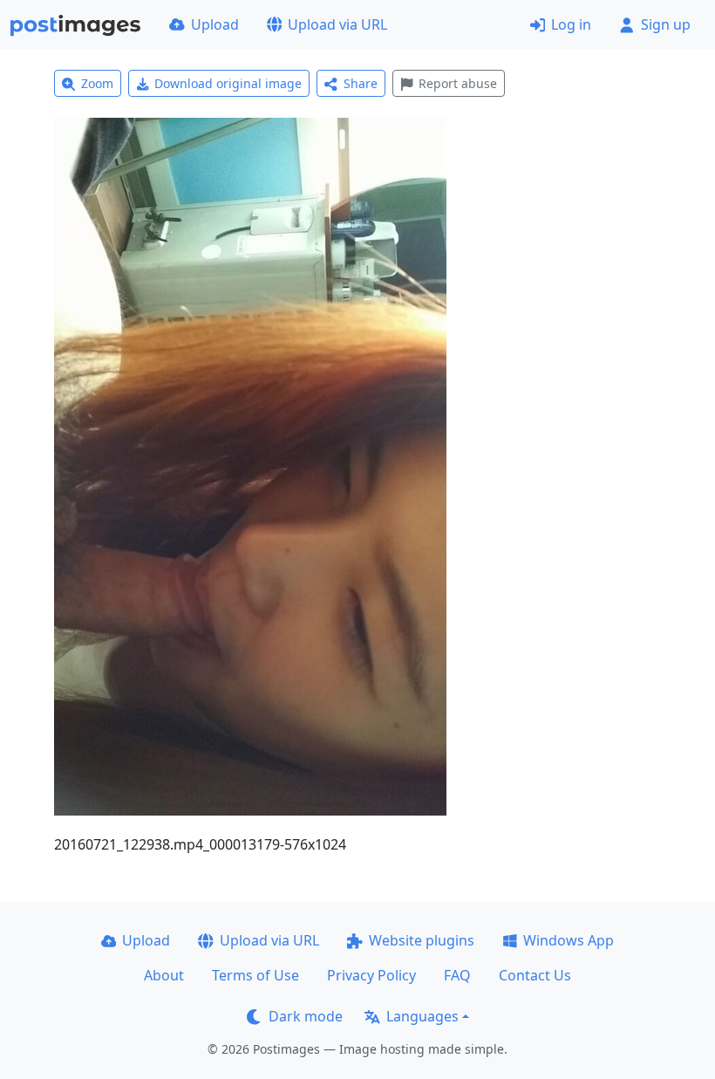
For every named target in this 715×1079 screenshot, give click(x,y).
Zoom (97, 83)
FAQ (457, 975)
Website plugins (421, 940)
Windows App (568, 940)
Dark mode (306, 1016)
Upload (215, 24)
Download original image (228, 83)
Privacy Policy (371, 975)
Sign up (666, 24)
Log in (571, 24)
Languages (422, 1016)
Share (361, 83)
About (164, 975)
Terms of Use (255, 975)
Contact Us (535, 975)
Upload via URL (337, 24)
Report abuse (458, 83)
